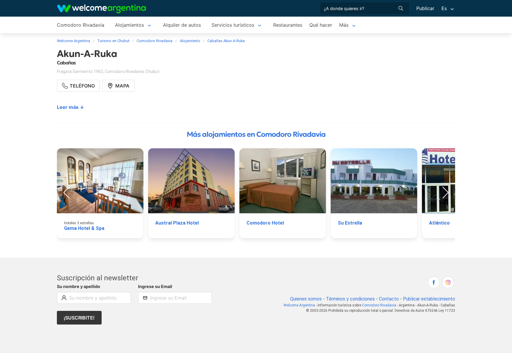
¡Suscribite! (79, 318)
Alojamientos (129, 25)
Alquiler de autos (182, 25)
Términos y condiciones (350, 299)
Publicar (425, 8)
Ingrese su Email (155, 286)
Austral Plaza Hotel (177, 223)
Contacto (389, 299)
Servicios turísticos (233, 25)
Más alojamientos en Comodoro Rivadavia (256, 134)
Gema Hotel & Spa (84, 228)
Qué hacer (320, 25)
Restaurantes (287, 25)
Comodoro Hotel (265, 223)
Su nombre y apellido (78, 286)
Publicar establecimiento (429, 299)
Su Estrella (350, 223)
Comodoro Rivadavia (80, 25)
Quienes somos (306, 299)
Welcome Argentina (299, 305)
